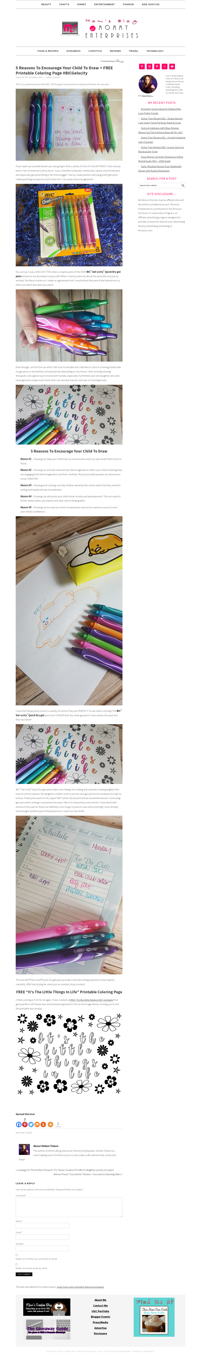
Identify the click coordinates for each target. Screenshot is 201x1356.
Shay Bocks (90, 1351)
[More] (50, 1122)
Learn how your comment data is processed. (80, 1287)
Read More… (147, 95)
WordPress (149, 1351)
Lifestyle (29, 1133)
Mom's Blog (100, 28)
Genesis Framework (121, 1351)
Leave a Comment (53, 77)
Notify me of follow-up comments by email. (37, 1258)
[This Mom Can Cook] (154, 1336)
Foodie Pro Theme (73, 1351)
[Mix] (37, 1122)
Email (19, 1232)
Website (20, 1243)
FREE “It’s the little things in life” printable (91, 1000)
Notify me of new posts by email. (31, 1268)
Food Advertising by (108, 61)
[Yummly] (43, 1122)
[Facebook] (19, 1122)
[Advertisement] (161, 283)
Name (19, 1221)
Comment (21, 1195)
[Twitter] (31, 1122)
